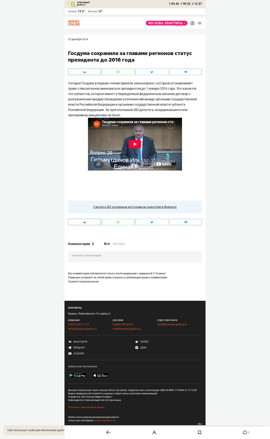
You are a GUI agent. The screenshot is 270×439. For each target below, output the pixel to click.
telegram (79, 347)
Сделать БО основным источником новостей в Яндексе (135, 207)
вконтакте (80, 341)
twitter (144, 341)
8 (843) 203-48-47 (123, 324)
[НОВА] (166, 23)
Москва (92, 11)
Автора (119, 244)
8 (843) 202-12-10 (78, 324)
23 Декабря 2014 (78, 39)
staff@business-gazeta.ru (172, 324)
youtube (78, 353)
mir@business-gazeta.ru (127, 328)
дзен (143, 347)
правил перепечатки (105, 420)
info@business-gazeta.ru (82, 328)
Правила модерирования (83, 281)
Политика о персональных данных (86, 407)
